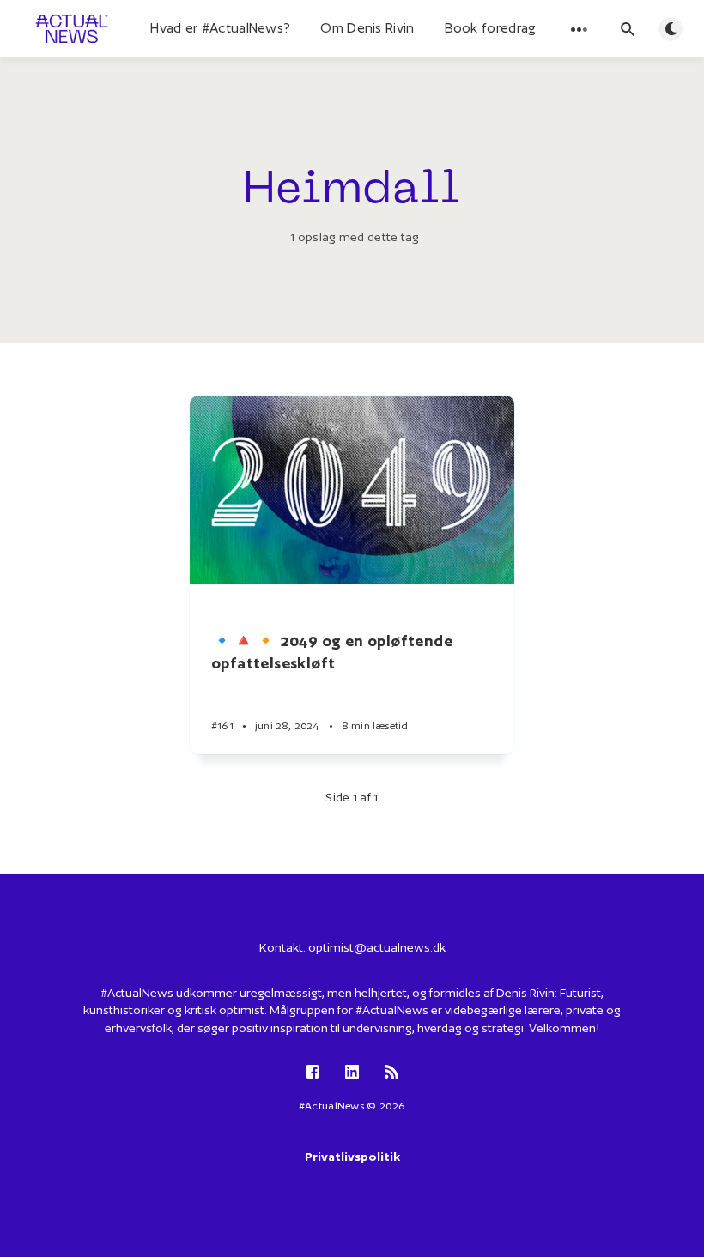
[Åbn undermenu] (579, 29)
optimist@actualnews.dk (377, 947)
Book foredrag (491, 28)
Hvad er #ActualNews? (220, 28)
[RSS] (391, 1073)
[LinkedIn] (352, 1073)
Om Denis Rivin (367, 28)
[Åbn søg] (627, 29)
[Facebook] (312, 1073)
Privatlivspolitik (352, 1156)
